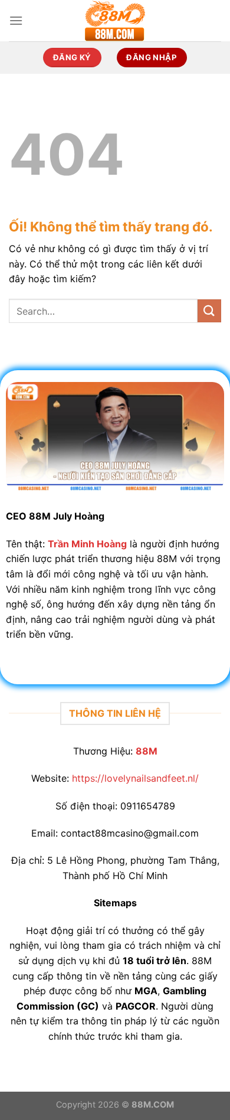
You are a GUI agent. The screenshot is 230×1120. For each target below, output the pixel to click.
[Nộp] (209, 310)
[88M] (115, 20)
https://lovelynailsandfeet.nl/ (135, 778)
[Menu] (16, 20)
